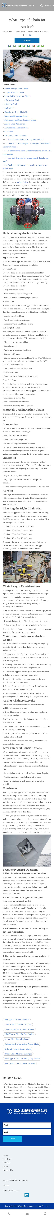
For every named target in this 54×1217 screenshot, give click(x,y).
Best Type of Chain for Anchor (17, 1019)
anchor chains (22, 182)
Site (30, 35)
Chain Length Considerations (15, 116)
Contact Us (8, 1170)
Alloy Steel (9, 108)
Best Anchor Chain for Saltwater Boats (20, 1064)
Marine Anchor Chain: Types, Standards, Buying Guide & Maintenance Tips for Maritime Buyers (39, 1084)
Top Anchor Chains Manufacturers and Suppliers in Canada (15, 1094)
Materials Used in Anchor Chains (17, 96)
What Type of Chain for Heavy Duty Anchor (22, 1059)
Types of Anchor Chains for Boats (18, 1024)
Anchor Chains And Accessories (15, 1180)
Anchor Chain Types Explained (17, 1039)
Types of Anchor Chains (15, 92)
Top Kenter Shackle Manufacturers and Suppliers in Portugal (15, 1087)
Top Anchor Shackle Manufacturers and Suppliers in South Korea (15, 1097)
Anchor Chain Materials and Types (18, 1054)
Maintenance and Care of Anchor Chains (20, 120)
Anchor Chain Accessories (14, 124)
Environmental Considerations (16, 128)
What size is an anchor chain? (15, 1084)
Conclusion (8, 132)
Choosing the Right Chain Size (16, 112)
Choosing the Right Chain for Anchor (19, 1029)
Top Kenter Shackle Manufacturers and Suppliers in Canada (39, 1087)
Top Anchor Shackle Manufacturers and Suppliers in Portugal (39, 1097)
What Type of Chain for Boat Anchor (19, 1034)
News (5, 1166)
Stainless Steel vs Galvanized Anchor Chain (22, 1044)
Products (6, 1162)
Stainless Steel (11, 104)
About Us (7, 1159)
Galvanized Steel (12, 100)
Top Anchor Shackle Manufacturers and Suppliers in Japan (39, 1094)
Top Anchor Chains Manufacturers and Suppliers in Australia (39, 1090)
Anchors (6, 1185)
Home (5, 1155)
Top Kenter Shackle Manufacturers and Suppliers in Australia (15, 1090)
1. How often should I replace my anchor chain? (24, 140)
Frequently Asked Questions (15, 136)
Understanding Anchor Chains (16, 88)
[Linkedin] (27, 1195)
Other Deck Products (11, 1190)
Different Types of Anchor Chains (18, 1049)
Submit (12, 1139)
